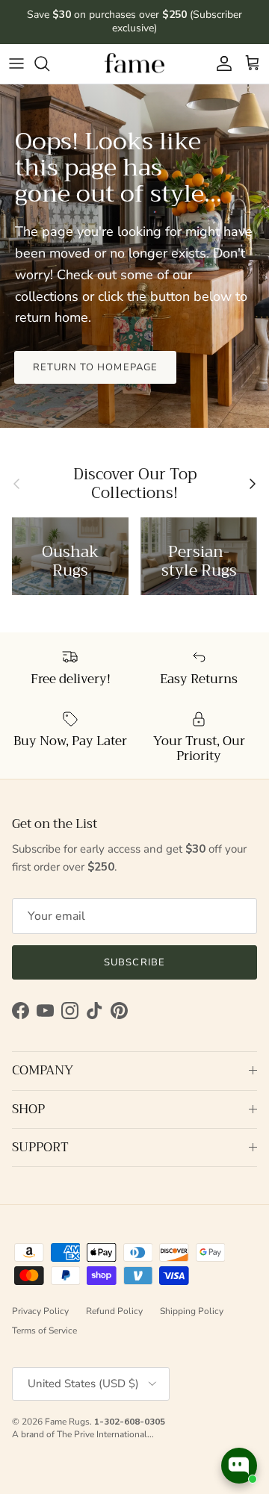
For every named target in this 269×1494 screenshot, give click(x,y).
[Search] (49, 63)
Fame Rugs (67, 1422)
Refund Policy (114, 1311)
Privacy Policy (40, 1311)
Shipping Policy (191, 1311)
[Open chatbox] (239, 1466)
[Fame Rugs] (134, 64)
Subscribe (134, 962)
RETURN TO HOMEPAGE (95, 367)
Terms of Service (44, 1330)
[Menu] (16, 63)
